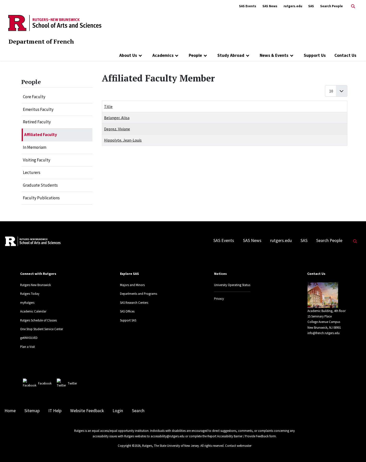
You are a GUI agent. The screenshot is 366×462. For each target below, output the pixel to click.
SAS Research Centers (134, 303)
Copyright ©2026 (129, 446)
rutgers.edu (293, 6)
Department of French (41, 41)
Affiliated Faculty (40, 134)
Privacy (219, 299)
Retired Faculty (37, 122)
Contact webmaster (238, 446)
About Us (128, 55)
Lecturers (31, 172)
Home (10, 410)
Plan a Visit (27, 347)
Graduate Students (40, 185)
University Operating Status (232, 285)
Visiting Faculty (36, 160)
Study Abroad (230, 55)
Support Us (315, 55)
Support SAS (128, 320)
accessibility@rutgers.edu (167, 436)
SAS (311, 6)
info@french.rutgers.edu (323, 333)
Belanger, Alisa (116, 117)
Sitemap (32, 410)
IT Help (54, 410)
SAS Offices (127, 311)
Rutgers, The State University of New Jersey (170, 446)
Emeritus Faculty (38, 109)
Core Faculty (34, 96)
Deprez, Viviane (117, 128)
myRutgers (27, 303)
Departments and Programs (138, 294)
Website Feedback (87, 410)
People (195, 55)
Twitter (72, 383)
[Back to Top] (355, 450)
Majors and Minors (132, 285)
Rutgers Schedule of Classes (38, 320)
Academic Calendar (33, 311)
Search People (331, 6)
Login (118, 410)
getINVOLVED (29, 338)
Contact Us (345, 55)
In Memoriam (34, 147)
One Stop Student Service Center (41, 329)
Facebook (45, 383)
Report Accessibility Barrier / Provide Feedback (238, 436)
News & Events (274, 55)
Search (138, 410)
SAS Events (247, 6)
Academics (163, 55)
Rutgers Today (29, 294)
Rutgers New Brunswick (35, 285)
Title (108, 106)
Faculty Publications (41, 198)
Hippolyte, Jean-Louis (123, 140)
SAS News (269, 6)
